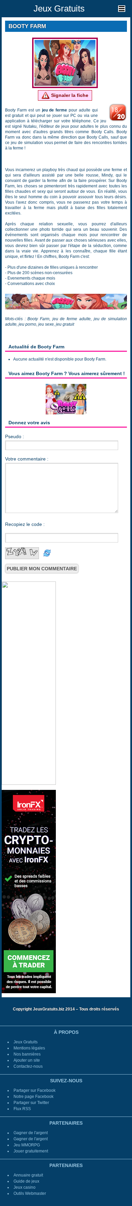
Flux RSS (22, 1108)
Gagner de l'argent (31, 1132)
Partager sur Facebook (35, 1090)
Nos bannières (27, 1054)
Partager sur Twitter (31, 1102)
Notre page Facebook (33, 1096)
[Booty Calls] (66, 398)
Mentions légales (29, 1048)
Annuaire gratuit (28, 1175)
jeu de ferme (54, 110)
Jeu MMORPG (27, 1145)
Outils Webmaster (30, 1193)
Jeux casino (25, 1187)
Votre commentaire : (26, 459)
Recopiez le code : (25, 524)
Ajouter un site (27, 1060)
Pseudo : (14, 436)
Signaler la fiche (69, 95)
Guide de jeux (26, 1181)
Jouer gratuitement (31, 1151)
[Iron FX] (29, 891)
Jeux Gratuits (59, 8)
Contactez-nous (28, 1066)
